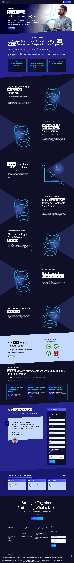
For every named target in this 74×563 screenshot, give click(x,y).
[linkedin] (8, 542)
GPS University (10, 527)
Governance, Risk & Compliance (26, 536)
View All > (64, 475)
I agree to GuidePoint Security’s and (55, 450)
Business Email (51, 431)
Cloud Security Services (25, 530)
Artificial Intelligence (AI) (25, 527)
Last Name (51, 422)
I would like (51, 444)
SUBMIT (53, 545)
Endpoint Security (24, 534)
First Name (51, 417)
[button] (53, 2)
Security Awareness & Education (40, 531)
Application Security (24, 528)
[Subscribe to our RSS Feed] (16, 542)
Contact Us (10, 532)
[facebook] (12, 542)
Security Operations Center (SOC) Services (40, 534)
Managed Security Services (39, 528)
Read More (9, 177)
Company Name (51, 426)
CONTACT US (52, 461)
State (50, 440)
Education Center (54, 531)
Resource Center (53, 526)
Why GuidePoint (11, 525)
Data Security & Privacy (25, 531)
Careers (9, 530)
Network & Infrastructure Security (40, 530)
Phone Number (51, 435)
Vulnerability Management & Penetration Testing (41, 538)
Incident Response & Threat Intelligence (41, 527)
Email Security (23, 533)
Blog (52, 529)
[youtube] (14, 542)
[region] (37, 484)
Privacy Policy (40, 561)
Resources (53, 525)
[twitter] (10, 542)
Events (52, 528)
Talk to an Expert (37, 518)
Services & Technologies (26, 525)
